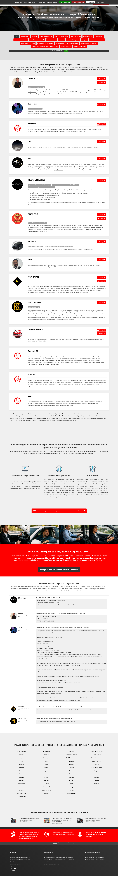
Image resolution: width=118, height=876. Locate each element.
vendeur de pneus (66, 46)
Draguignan (46, 751)
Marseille (71, 767)
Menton (71, 774)
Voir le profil (102, 79)
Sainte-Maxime (71, 793)
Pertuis (72, 790)
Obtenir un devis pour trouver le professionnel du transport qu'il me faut (59, 511)
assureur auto (25, 36)
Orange (72, 787)
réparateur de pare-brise (28, 43)
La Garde (46, 783)
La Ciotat (46, 777)
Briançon (21, 774)
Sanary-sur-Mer (96, 761)
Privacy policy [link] (100, 2)
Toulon (96, 774)
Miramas (71, 777)
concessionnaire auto (20, 40)
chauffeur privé (87, 36)
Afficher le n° (102, 82)
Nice (71, 783)
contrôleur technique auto (37, 40)
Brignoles (21, 777)
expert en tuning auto (73, 40)
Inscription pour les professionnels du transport (59, 570)
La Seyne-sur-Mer (46, 787)
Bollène (21, 771)
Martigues (71, 771)
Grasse (46, 767)
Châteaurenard (21, 793)
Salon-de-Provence (96, 758)
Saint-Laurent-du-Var (97, 751)
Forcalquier (46, 758)
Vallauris (96, 777)
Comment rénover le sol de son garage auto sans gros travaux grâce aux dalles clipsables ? (63, 820)
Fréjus (46, 761)
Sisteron (96, 764)
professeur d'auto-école (97, 40)
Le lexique (12, 870)
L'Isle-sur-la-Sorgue (71, 754)
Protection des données (16, 862)
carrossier (34, 36)
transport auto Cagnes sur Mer (51, 864)
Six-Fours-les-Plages (96, 767)
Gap (46, 764)
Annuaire (12, 857)
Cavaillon (21, 790)
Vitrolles (96, 783)
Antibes (21, 754)
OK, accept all (65, 2)
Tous (16, 36)
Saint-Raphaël (97, 754)
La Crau (46, 780)
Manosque (71, 761)
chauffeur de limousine (61, 36)
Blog (11, 866)
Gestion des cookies (15, 864)
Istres (46, 774)
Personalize (90, 2)
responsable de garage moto (89, 43)
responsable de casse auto (45, 43)
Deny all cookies (79, 2)
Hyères (46, 771)
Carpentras (21, 783)
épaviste (61, 40)
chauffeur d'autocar (46, 36)
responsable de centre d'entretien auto (67, 43)
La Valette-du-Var (46, 790)
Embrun (46, 754)
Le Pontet (71, 751)
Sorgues (96, 771)
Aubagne (21, 764)
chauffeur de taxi (76, 36)
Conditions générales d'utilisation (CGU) (20, 859)
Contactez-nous (14, 868)
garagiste (84, 40)
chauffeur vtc (99, 36)
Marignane (71, 764)
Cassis (21, 787)
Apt (21, 758)
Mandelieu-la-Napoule (72, 758)
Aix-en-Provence (21, 751)
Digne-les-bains (21, 796)
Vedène (97, 780)
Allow (66, 50)
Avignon (21, 767)
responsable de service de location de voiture (45, 46)
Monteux (71, 780)
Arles (21, 761)
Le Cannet (46, 793)
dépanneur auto (51, 40)
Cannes (21, 780)
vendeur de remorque (80, 46)
